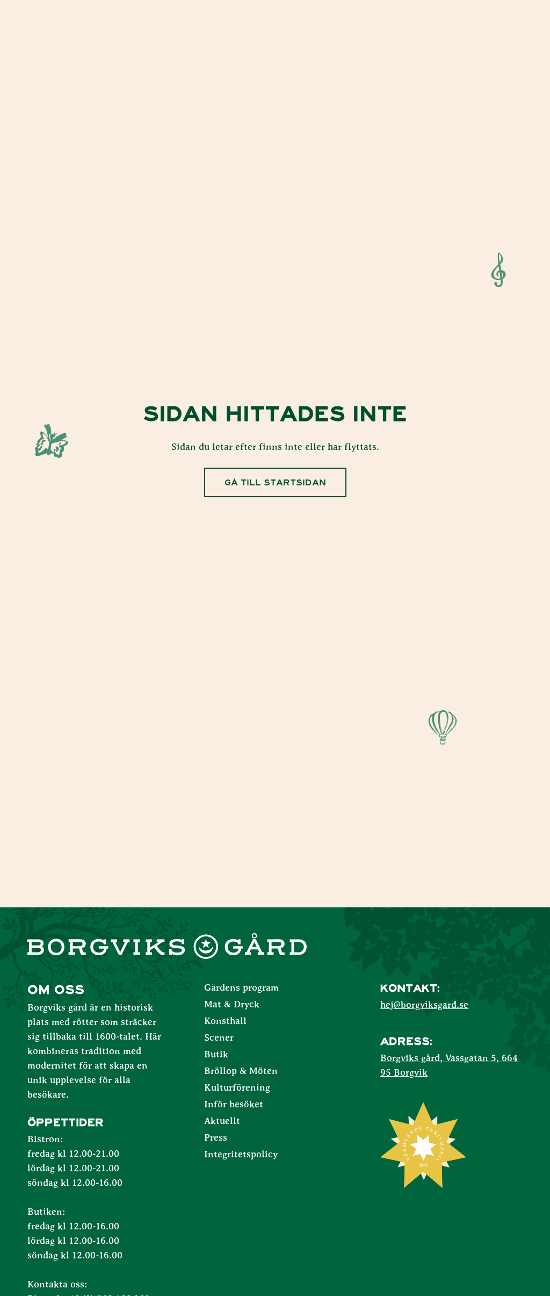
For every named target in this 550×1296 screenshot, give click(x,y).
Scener (219, 1038)
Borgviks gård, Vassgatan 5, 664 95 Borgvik (449, 1066)
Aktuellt (222, 1121)
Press (215, 1138)
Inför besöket (233, 1104)
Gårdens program (241, 988)
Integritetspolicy (241, 1154)
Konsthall (225, 1021)
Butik (216, 1054)
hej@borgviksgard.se (424, 1005)
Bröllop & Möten (241, 1071)
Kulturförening (237, 1088)
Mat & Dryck (231, 1004)
